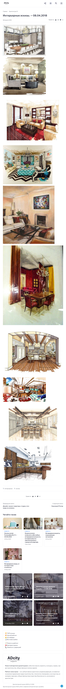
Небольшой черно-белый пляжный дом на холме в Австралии (15, 589)
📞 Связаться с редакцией (13, 647)
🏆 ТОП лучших (10, 633)
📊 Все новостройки (11, 639)
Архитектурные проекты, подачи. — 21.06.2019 (45, 588)
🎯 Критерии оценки (11, 645)
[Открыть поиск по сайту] (56, 3)
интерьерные (9, 488)
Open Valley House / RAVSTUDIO (12, 615)
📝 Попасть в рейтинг (11, 643)
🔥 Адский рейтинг (11, 635)
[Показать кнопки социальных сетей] (45, 3)
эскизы (18, 488)
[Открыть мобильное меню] (61, 3)
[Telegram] (62, 686)
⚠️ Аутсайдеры (9, 637)
